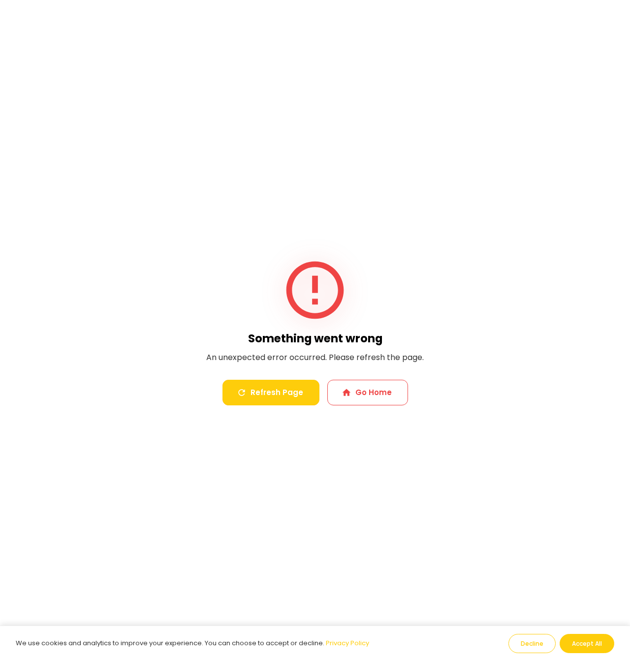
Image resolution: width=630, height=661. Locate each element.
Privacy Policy (347, 643)
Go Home (373, 392)
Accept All (587, 643)
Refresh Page (277, 392)
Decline (532, 643)
